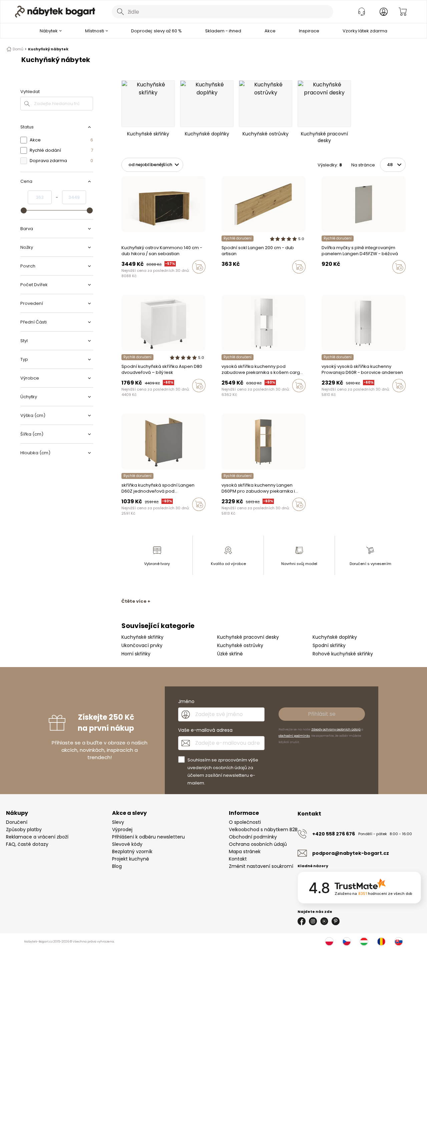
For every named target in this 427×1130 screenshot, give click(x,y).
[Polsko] (329, 941)
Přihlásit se (322, 714)
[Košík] (403, 12)
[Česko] (346, 941)
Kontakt (238, 859)
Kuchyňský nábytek (48, 49)
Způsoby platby (24, 829)
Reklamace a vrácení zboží (37, 836)
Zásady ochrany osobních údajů (336, 729)
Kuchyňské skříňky (142, 637)
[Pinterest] (336, 921)
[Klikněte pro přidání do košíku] (198, 266)
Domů (18, 49)
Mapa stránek (245, 851)
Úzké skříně (230, 653)
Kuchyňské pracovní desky (248, 637)
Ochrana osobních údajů (258, 844)
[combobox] (222, 11)
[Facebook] (302, 921)
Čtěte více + (135, 601)
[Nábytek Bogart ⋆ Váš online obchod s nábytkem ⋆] (55, 11)
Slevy (118, 822)
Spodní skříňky (329, 645)
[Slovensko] (398, 941)
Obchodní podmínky (253, 836)
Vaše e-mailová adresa (205, 730)
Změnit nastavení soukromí (261, 866)
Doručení (16, 822)
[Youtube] (324, 921)
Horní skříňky (135, 653)
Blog (117, 866)
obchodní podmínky (294, 736)
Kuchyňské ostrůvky (240, 645)
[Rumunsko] (381, 941)
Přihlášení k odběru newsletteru (148, 836)
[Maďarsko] (364, 941)
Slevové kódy (127, 844)
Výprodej (122, 829)
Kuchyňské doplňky (335, 637)
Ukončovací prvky (141, 645)
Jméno (186, 701)
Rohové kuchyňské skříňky (343, 653)
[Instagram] (313, 921)
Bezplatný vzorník (132, 851)
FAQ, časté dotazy (27, 844)
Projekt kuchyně (130, 859)
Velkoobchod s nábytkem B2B (263, 829)
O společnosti (245, 822)
